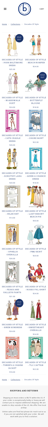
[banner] (24, 9)
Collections (15, 24)
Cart (42, 9)
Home (4, 24)
